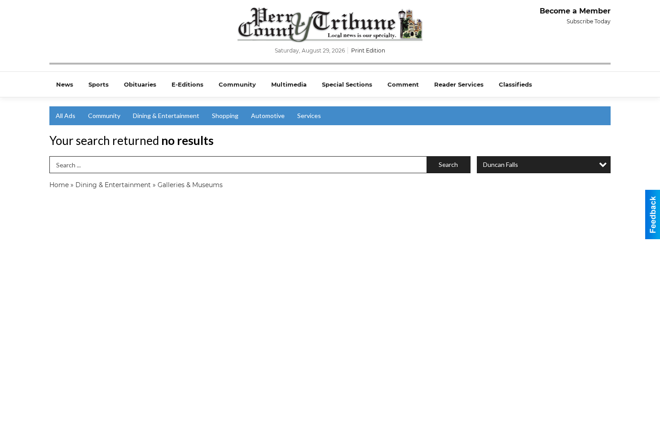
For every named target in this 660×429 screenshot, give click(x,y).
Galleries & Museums (190, 185)
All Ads (65, 115)
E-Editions (187, 84)
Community (237, 84)
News (64, 84)
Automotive (268, 115)
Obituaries (140, 84)
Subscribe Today (589, 21)
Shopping (225, 115)
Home (59, 185)
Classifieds (515, 84)
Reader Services (459, 84)
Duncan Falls (500, 164)
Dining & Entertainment (166, 115)
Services (309, 115)
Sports (98, 84)
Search (448, 164)
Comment (403, 84)
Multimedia (289, 84)
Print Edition (368, 50)
